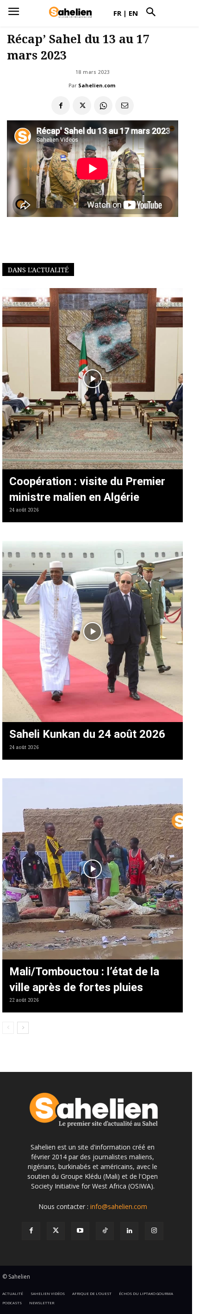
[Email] (124, 105)
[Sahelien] (70, 13)
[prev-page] (8, 1028)
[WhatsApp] (103, 105)
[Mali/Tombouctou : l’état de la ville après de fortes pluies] (92, 868)
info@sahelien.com (118, 1206)
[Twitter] (56, 1231)
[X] (82, 105)
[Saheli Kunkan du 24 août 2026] (92, 631)
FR (117, 13)
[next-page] (23, 1028)
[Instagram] (154, 1231)
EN (133, 13)
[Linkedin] (129, 1231)
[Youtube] (80, 1231)
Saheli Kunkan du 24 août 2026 (87, 734)
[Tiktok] (105, 1231)
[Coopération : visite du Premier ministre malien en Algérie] (92, 378)
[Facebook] (60, 105)
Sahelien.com (96, 85)
